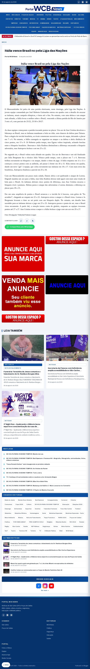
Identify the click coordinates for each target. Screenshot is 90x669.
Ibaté (44, 513)
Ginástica (8, 513)
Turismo (25, 19)
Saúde (74, 14)
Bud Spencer (39, 500)
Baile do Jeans (10, 500)
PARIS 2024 (62, 517)
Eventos (18, 19)
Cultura (81, 14)
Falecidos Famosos (49, 27)
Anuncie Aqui (42, 31)
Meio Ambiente (79, 19)
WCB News (40, 14)
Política (48, 14)
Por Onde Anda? (34, 27)
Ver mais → (45, 590)
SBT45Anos (35, 526)
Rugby (7, 526)
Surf (6, 531)
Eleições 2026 (77, 504)
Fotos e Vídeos (79, 27)
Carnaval (64, 500)
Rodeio (81, 522)
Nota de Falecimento (13, 368)
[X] (32, 220)
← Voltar (6, 665)
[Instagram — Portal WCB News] (82, 2)
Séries (49, 19)
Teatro (55, 19)
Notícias (52, 364)
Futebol (77, 509)
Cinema (42, 19)
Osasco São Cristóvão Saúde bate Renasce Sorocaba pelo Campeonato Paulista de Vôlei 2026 (46, 37)
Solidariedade (56, 23)
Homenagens (44, 23)
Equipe (34, 31)
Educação (66, 14)
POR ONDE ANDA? (19, 522)
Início (8, 14)
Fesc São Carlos (66, 509)
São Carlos (16, 14)
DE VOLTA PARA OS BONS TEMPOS (47, 504)
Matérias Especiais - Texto (75, 513)
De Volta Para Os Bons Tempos (16, 27)
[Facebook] (26, 220)
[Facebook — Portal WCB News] (78, 2)
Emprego (14, 23)
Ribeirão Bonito (61, 522)
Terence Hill (23, 531)
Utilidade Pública (66, 19)
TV (37, 19)
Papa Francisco (49, 517)
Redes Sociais (53, 31)
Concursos (23, 23)
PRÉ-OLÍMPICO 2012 (36, 522)
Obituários (75, 23)
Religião (66, 23)
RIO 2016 (73, 522)
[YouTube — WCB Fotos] (86, 2)
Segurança (57, 14)
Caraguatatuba (52, 500)
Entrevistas (34, 23)
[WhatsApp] (21, 220)
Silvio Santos (65, 526)
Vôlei (60, 531)
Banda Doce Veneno (25, 500)
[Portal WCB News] (45, 8)
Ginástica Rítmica (21, 513)
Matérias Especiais (64, 27)
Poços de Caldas (28, 14)
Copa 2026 (19, 504)
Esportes (9, 19)
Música (32, 19)
